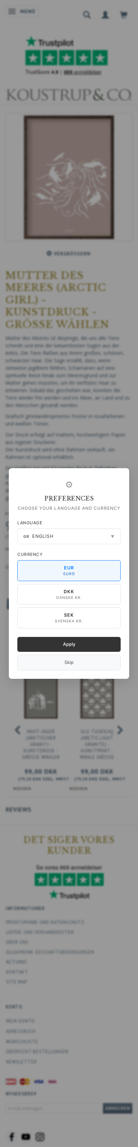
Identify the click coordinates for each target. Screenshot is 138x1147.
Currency (29, 554)
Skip (69, 662)
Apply (69, 644)
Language (29, 522)
